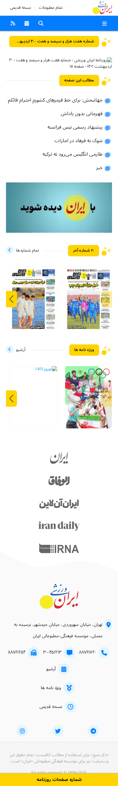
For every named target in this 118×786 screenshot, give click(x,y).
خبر (99, 168)
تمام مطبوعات (51, 7)
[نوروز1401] (46, 369)
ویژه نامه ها (51, 688)
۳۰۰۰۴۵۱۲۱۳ (52, 652)
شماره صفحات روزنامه (59, 780)
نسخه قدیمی (20, 7)
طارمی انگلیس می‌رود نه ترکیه (72, 154)
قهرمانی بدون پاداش (82, 114)
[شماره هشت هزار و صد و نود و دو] (33, 301)
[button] (11, 299)
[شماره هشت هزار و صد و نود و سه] (88, 301)
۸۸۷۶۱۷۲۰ (87, 652)
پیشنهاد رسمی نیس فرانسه (75, 127)
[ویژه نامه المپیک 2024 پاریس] (88, 400)
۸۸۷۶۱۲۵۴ (16, 652)
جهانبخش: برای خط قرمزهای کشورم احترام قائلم (55, 100)
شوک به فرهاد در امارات (78, 141)
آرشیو (51, 669)
